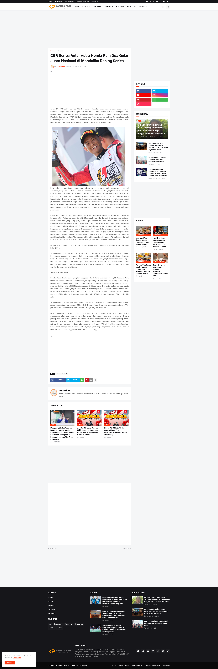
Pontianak (79, 624)
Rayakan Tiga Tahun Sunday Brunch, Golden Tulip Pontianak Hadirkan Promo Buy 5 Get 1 (143, 269)
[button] (162, 7)
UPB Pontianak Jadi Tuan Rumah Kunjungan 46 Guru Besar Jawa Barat (158, 159)
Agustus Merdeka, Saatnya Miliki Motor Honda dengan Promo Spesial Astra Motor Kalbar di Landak (87, 431)
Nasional (120, 7)
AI (50, 624)
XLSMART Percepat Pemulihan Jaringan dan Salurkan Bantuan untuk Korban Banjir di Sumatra (158, 172)
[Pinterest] (87, 380)
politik (60, 628)
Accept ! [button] (9, 662)
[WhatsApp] (82, 380)
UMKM (52, 628)
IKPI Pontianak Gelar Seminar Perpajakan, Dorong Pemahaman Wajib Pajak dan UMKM (158, 146)
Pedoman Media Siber (82, 1)
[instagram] (150, 1)
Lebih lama (125, 548)
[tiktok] (167, 1)
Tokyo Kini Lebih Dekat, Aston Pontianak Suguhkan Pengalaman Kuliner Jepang (160, 270)
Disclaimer (94, 1)
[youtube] (164, 1)
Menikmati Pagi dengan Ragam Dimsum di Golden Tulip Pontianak (142, 241)
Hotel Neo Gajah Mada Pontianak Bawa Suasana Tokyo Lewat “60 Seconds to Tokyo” (159, 242)
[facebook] (147, 1)
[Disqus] (89, 514)
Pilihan (108, 7)
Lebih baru (53, 548)
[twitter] (157, 1)
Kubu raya (68, 624)
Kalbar (85, 7)
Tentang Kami (58, 1)
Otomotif (143, 7)
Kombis (97, 7)
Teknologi (51, 613)
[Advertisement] (109, 29)
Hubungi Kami (69, 1)
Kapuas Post (64, 390)
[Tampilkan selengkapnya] (95, 380)
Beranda (53, 51)
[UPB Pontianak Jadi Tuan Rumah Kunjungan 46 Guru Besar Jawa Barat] (141, 160)
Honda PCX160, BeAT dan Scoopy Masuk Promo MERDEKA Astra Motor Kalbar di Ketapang (115, 431)
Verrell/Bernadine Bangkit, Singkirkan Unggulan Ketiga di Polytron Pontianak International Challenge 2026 (114, 629)
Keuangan (58, 624)
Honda (60, 51)
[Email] (91, 380)
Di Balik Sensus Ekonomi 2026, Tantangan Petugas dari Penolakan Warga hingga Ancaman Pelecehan (157, 599)
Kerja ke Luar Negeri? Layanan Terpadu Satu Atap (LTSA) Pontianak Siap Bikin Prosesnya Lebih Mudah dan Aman (113, 614)
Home (50, 1)
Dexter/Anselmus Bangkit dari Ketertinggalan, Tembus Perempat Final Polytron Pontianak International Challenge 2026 (114, 600)
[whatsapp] (160, 1)
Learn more (17, 658)
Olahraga (131, 7)
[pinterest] (153, 1)
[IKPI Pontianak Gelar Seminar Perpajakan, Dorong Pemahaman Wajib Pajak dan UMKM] (141, 146)
